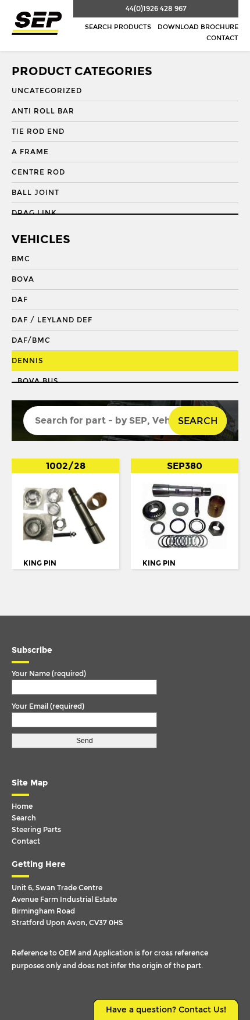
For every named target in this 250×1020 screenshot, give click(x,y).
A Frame (30, 152)
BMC (21, 259)
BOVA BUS (38, 381)
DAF (20, 300)
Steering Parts (36, 830)
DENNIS (28, 361)
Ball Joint (35, 193)
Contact (222, 38)
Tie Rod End (38, 131)
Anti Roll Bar (43, 111)
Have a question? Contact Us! (166, 1010)
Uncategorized (47, 91)
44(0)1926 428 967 (156, 9)
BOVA (23, 279)
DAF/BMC (31, 340)
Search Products (118, 27)
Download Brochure (198, 27)
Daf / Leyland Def (52, 320)
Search (197, 421)
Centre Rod (38, 172)
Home (22, 806)
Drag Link (34, 213)
